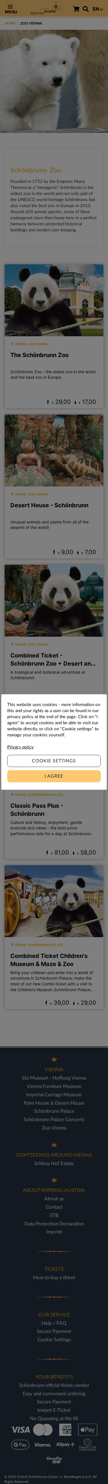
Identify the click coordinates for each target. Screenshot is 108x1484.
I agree (54, 776)
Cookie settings (54, 761)
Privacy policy (20, 747)
